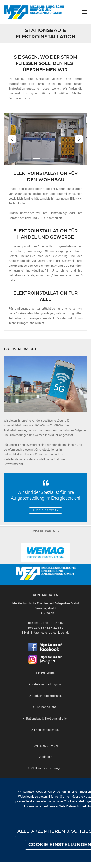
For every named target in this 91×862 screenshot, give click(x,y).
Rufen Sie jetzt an (45, 510)
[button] (27, 158)
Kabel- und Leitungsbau (46, 684)
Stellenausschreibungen (46, 768)
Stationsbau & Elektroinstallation (46, 718)
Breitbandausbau (46, 707)
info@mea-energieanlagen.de (50, 632)
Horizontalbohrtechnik (46, 695)
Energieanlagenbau (46, 730)
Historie (46, 757)
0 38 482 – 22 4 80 (51, 623)
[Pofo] (34, 11)
